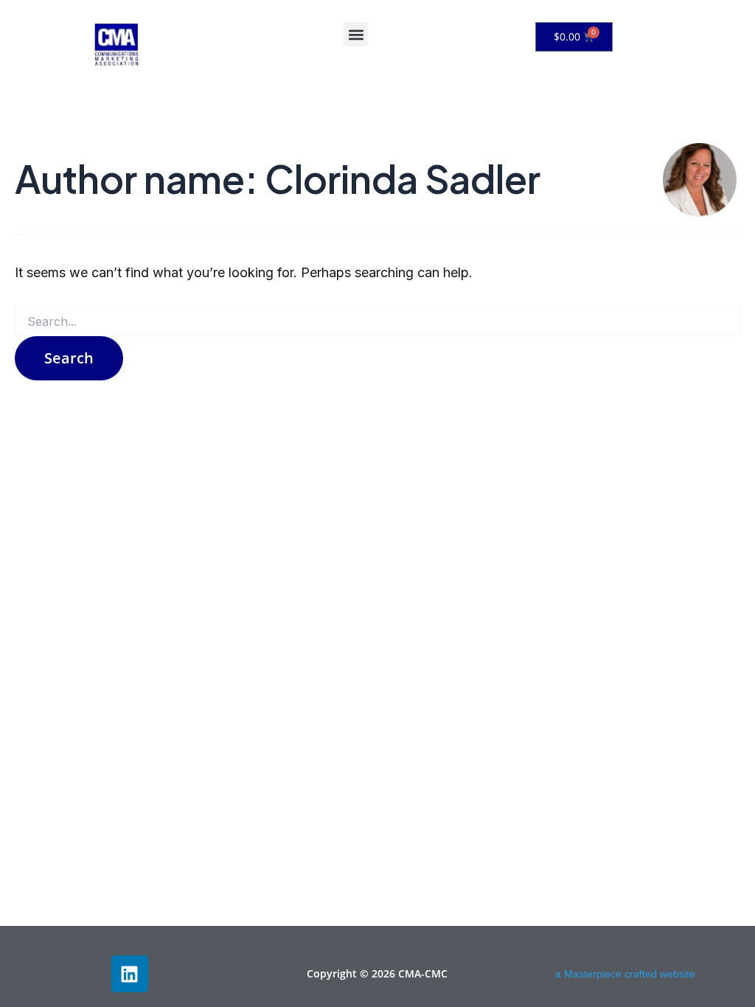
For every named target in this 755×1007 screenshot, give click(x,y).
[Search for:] (377, 322)
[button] (356, 34)
